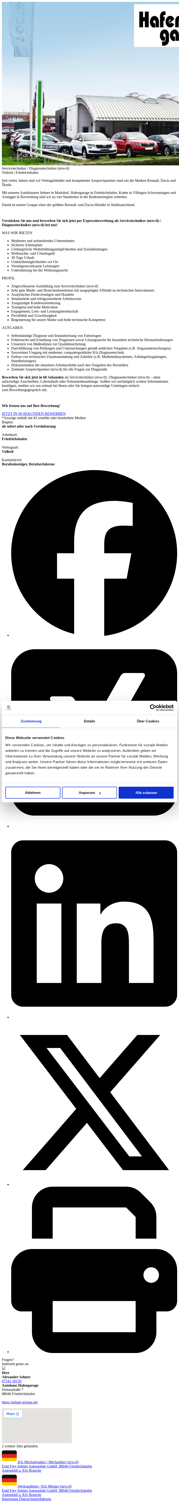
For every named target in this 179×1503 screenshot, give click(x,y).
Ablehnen (33, 793)
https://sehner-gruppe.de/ (20, 1402)
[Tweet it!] (94, 1184)
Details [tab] (89, 721)
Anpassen (87, 793)
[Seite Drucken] (94, 1352)
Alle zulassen (146, 793)
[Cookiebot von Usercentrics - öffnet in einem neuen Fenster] (153, 707)
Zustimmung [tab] (31, 721)
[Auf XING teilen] (94, 826)
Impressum (10, 1499)
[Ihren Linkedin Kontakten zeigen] (94, 1017)
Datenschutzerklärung (35, 1499)
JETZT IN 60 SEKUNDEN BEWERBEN (34, 414)
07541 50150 (11, 1381)
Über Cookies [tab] (148, 721)
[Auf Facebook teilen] (94, 635)
